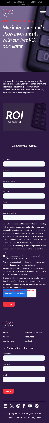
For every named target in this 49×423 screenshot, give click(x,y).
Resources (29, 336)
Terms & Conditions (17, 417)
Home (5, 332)
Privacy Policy (34, 417)
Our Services (8, 341)
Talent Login (25, 4)
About (5, 336)
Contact (28, 341)
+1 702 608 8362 (17, 2)
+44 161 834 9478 (34, 2)
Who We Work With (34, 332)
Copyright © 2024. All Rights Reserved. (24, 413)
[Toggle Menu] (43, 12)
